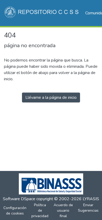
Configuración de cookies (14, 210)
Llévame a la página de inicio (51, 97)
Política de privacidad (39, 210)
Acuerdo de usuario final (63, 210)
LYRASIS (91, 199)
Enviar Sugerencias (88, 208)
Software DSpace (19, 199)
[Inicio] (42, 13)
